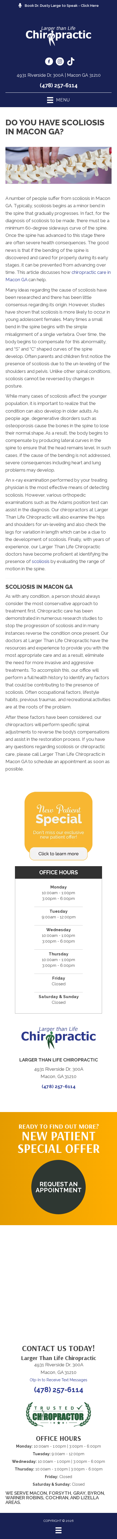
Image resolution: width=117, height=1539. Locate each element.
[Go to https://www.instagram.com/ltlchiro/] (60, 62)
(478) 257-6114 (59, 85)
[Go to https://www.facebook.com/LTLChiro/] (49, 62)
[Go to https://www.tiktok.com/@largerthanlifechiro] (71, 62)
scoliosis (41, 561)
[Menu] (58, 1530)
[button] (58, 1187)
